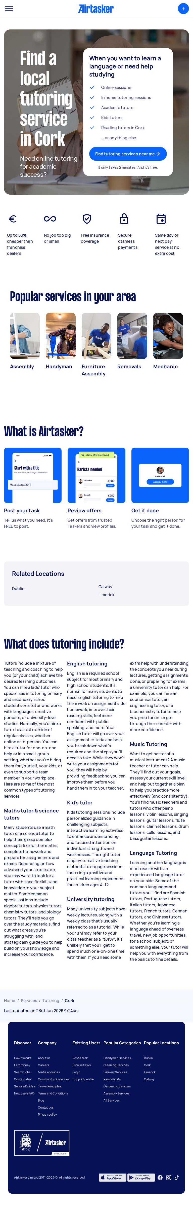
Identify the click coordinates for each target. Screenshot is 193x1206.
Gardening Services (117, 1086)
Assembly (22, 366)
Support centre (83, 1079)
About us (44, 1058)
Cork (147, 1065)
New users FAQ (24, 1093)
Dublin (148, 1058)
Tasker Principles (49, 1086)
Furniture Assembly (94, 370)
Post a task (80, 1058)
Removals (129, 366)
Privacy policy (47, 1114)
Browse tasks (82, 1065)
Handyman (59, 366)
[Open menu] (9, 9)
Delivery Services (115, 1072)
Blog (41, 1100)
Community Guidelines (53, 1079)
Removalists (112, 1079)
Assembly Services (116, 1093)
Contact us (46, 1107)
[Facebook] (160, 1178)
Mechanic (165, 366)
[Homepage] (96, 8)
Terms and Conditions (53, 1093)
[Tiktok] (176, 1177)
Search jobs (22, 1072)
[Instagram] (168, 1177)
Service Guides (24, 1086)
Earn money (22, 1065)
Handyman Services (117, 1058)
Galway (149, 1079)
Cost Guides (22, 1079)
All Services (112, 1100)
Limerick (150, 1072)
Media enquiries (49, 1072)
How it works (22, 1058)
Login (76, 1072)
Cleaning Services (116, 1065)
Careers (43, 1065)
